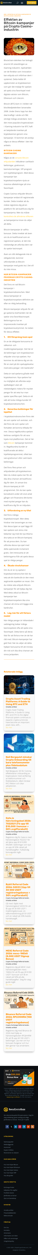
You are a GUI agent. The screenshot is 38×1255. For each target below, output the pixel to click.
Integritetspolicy (9, 1241)
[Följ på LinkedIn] (15, 1126)
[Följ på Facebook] (7, 1126)
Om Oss (6, 1227)
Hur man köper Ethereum (12, 1167)
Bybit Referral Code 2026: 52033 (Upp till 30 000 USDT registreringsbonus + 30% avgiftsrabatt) (18, 890)
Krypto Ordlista (8, 1150)
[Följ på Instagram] (20, 1126)
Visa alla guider (8, 1175)
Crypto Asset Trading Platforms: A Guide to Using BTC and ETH (18, 701)
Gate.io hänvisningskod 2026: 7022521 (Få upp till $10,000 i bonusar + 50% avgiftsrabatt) (18, 824)
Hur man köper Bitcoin (11, 1165)
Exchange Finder (9, 1187)
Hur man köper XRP (10, 1173)
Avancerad (7, 1147)
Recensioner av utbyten (11, 1153)
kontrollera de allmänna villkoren (18, 216)
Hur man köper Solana (11, 1170)
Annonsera (7, 1233)
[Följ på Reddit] (28, 1126)
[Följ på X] (11, 1126)
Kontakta (7, 1230)
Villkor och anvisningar (11, 1238)
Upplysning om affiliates (13, 1097)
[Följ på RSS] (32, 1126)
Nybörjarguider (8, 1142)
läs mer (9, 727)
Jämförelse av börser (10, 1196)
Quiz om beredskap (10, 1198)
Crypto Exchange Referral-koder (17, 832)
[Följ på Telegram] (24, 1126)
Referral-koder (8, 1216)
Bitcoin (11, 443)
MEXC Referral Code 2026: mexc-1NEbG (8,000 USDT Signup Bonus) (17, 954)
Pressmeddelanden (10, 1213)
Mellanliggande (8, 1144)
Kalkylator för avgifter (10, 1190)
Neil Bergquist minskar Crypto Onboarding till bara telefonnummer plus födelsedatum (19, 761)
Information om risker (11, 1236)
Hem (5, 14)
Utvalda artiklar (11, 707)
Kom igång (31, 3)
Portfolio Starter (9, 1193)
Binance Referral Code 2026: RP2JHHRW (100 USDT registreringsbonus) (19, 1018)
